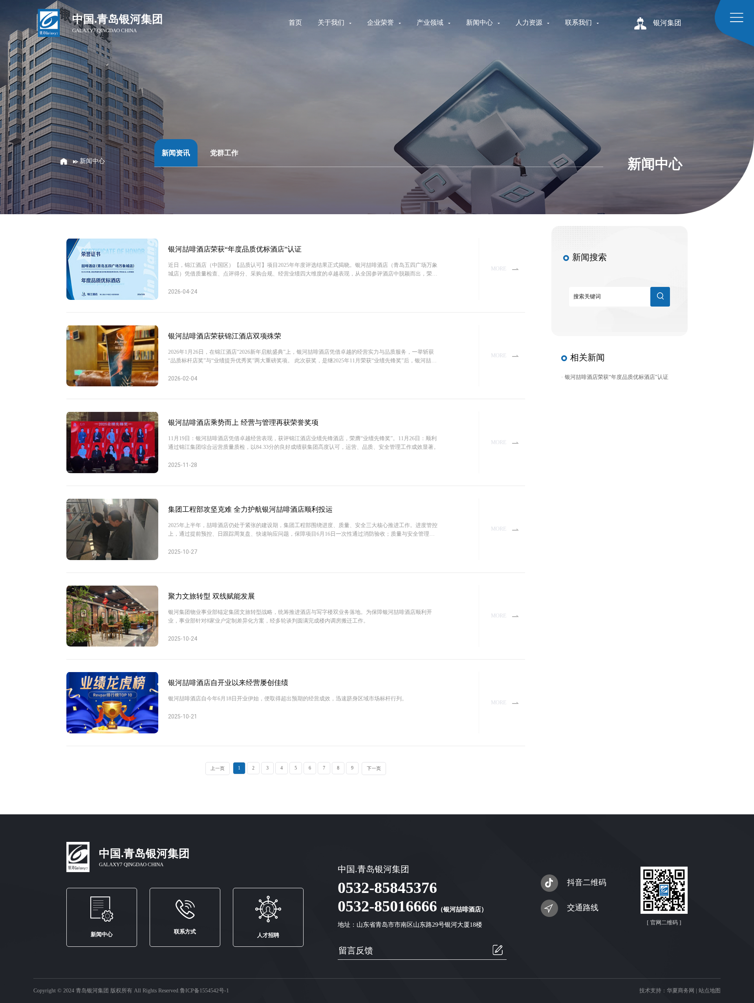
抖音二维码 (586, 882)
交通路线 (582, 907)
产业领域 (431, 22)
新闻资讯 (176, 153)
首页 (295, 22)
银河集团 (666, 23)
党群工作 (224, 153)
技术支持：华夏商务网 (666, 991)
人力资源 (530, 22)
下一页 (374, 768)
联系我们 (579, 22)
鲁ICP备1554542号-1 (204, 991)
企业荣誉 (381, 22)
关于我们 (332, 22)
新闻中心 (480, 22)
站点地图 (710, 991)
